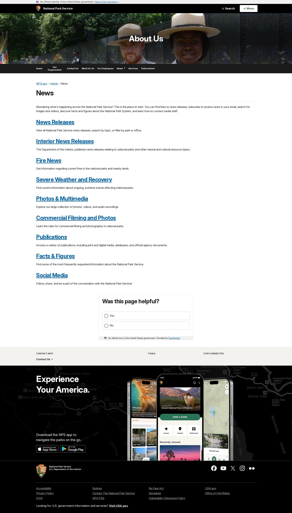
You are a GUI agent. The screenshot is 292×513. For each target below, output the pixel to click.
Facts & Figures (55, 256)
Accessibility (43, 488)
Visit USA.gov (118, 505)
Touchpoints (174, 338)
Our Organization (55, 68)
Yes (112, 315)
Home (39, 68)
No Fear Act (156, 488)
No (112, 325)
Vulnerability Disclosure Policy (167, 498)
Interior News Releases (65, 141)
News (120, 68)
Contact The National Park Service (113, 493)
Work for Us (88, 68)
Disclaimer (155, 493)
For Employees (105, 68)
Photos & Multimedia (62, 198)
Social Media (52, 275)
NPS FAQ (98, 498)
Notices (97, 488)
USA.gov (210, 488)
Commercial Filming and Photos (76, 217)
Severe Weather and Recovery (74, 179)
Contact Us (72, 68)
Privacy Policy (45, 493)
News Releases (55, 122)
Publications (148, 68)
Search (229, 8)
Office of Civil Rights (217, 493)
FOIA (39, 498)
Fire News (48, 160)
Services (133, 68)
